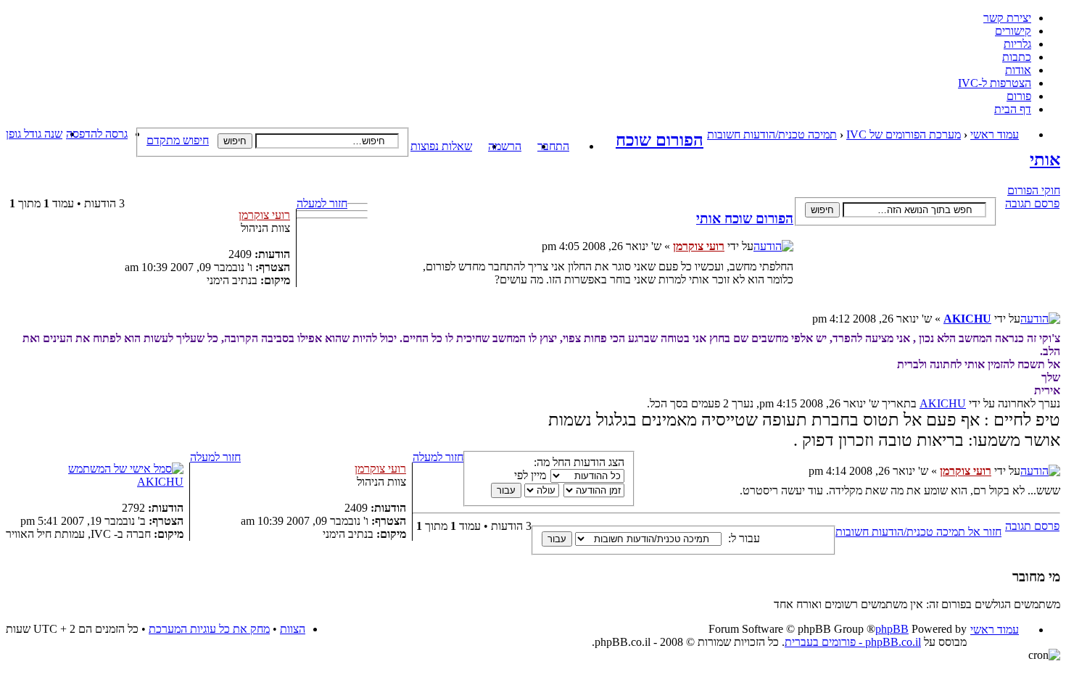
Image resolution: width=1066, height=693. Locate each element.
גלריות (1017, 44)
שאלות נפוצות (441, 146)
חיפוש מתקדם (177, 140)
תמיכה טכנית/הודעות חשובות (772, 134)
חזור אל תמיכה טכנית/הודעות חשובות (918, 532)
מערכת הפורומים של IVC (903, 134)
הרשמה (504, 146)
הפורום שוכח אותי (744, 218)
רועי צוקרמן (698, 246)
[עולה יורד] (524, 490)
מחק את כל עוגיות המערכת (209, 629)
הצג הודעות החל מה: (579, 462)
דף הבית (1012, 109)
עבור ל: (744, 538)
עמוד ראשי (994, 134)
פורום (1019, 96)
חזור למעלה (322, 203)
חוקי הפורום (1033, 190)
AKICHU (967, 318)
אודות (1018, 70)
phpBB (892, 629)
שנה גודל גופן (34, 134)
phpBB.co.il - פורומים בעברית (853, 642)
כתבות (1016, 57)
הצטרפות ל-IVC (994, 83)
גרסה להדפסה (97, 134)
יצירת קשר (1007, 18)
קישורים (1013, 31)
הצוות (292, 629)
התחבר (553, 146)
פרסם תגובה (1032, 203)
